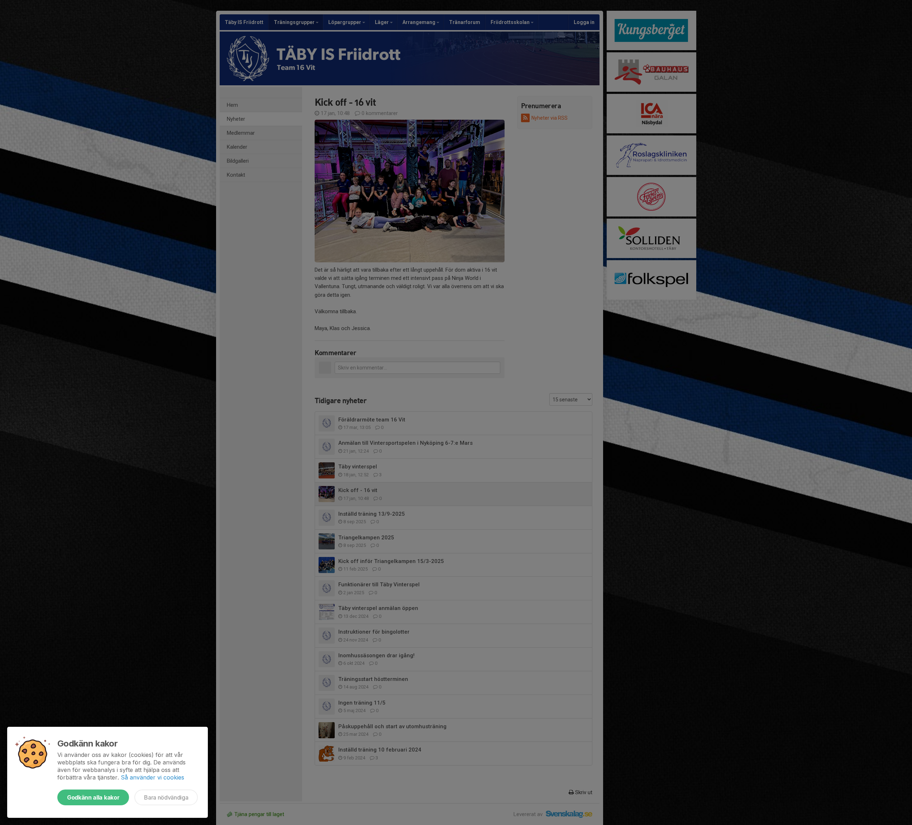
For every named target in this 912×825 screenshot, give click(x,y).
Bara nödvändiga (166, 797)
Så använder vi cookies (152, 777)
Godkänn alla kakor (93, 797)
